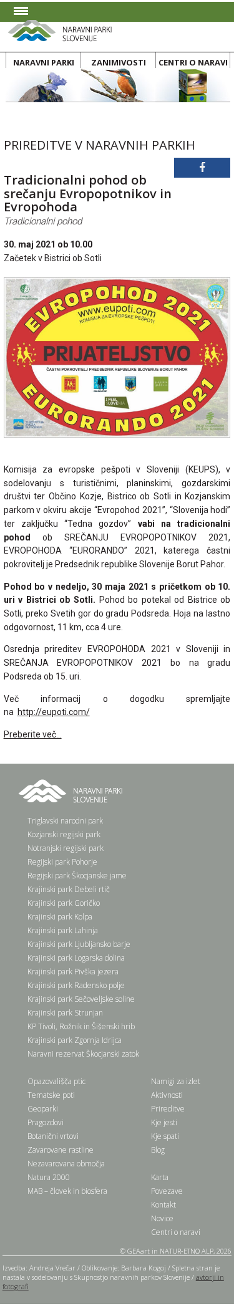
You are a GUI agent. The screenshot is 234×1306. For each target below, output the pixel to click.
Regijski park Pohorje (62, 862)
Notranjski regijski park (65, 848)
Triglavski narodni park (65, 820)
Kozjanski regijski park (63, 834)
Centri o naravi (175, 1232)
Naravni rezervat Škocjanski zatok (83, 1054)
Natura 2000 (48, 1177)
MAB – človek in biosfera (67, 1191)
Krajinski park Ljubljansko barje (78, 944)
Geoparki (42, 1108)
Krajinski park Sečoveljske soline (81, 999)
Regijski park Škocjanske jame (77, 875)
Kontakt (163, 1204)
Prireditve (168, 1108)
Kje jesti (164, 1122)
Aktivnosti (167, 1095)
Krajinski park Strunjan (65, 1012)
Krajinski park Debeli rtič (68, 889)
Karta (159, 1177)
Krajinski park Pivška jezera (73, 971)
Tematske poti (51, 1095)
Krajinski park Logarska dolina (76, 958)
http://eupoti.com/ (53, 712)
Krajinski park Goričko (63, 903)
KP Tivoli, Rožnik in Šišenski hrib (81, 1026)
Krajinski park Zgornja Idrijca (74, 1040)
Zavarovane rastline (60, 1150)
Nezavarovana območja (66, 1163)
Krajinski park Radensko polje (76, 985)
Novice (162, 1218)
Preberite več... (33, 734)
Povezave (167, 1191)
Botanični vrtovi (53, 1136)
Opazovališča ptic (56, 1081)
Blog (158, 1150)
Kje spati (165, 1136)
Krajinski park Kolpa (59, 916)
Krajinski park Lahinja (62, 930)
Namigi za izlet (175, 1081)
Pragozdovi (45, 1122)
